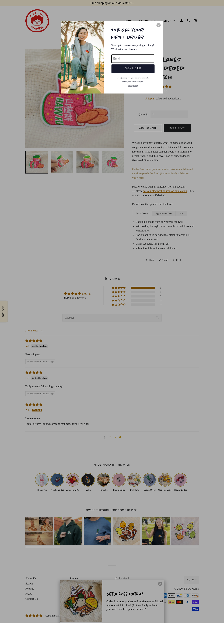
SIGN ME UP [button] (133, 68)
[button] (158, 25)
